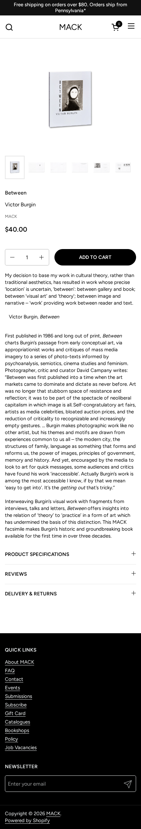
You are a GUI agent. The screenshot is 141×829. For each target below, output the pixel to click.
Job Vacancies (21, 747)
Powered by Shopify (27, 820)
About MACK (19, 662)
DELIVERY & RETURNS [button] (31, 594)
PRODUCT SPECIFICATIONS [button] (37, 554)
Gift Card (15, 713)
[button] (9, 27)
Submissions (18, 696)
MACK (70, 27)
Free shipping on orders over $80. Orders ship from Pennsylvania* (70, 7)
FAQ (10, 671)
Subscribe (16, 705)
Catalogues (17, 722)
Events (12, 688)
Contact (14, 679)
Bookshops (17, 730)
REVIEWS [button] (16, 574)
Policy (11, 739)
